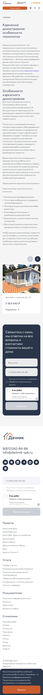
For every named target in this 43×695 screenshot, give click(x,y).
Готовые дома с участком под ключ (18, 581)
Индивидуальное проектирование (18, 568)
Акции (5, 642)
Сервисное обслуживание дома (16, 578)
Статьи (6, 638)
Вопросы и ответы (10, 608)
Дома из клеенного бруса (14, 545)
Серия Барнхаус (10, 531)
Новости (6, 635)
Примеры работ (10, 621)
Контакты (7, 601)
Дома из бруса (9, 541)
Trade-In (6, 648)
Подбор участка (10, 565)
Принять (21, 689)
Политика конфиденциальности (17, 598)
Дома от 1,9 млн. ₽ (10, 552)
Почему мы (7, 628)
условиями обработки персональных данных (23, 381)
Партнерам (8, 631)
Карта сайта (8, 605)
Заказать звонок (15, 8)
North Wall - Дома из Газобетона (17, 535)
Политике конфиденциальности (17, 677)
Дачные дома (8, 538)
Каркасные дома (10, 528)
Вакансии (7, 645)
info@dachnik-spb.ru (18, 452)
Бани (5, 548)
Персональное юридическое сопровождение (15, 573)
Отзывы (6, 625)
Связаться (21, 406)
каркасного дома (31, 70)
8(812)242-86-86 (15, 448)
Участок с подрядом (11, 585)
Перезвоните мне (21, 511)
